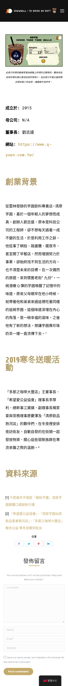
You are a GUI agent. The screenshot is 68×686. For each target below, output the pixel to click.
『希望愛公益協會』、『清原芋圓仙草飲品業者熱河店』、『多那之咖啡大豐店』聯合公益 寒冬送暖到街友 (34, 521)
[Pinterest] (38, 543)
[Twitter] (28, 543)
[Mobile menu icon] (62, 11)
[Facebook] (19, 543)
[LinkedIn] (48, 543)
